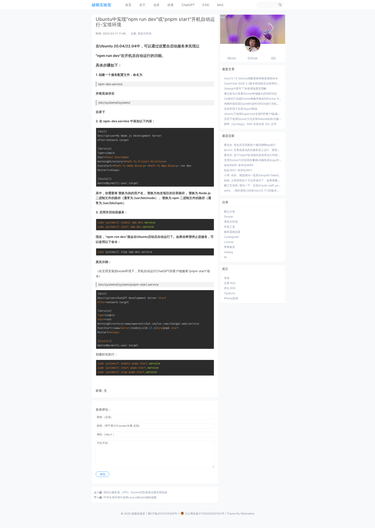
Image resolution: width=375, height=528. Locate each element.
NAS (220, 5)
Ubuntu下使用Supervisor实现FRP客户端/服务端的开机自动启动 (263, 113)
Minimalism (247, 513)
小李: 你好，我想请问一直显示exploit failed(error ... (256, 175)
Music (232, 58)
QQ (273, 58)
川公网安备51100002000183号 (204, 513)
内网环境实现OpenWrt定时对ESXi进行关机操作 (253, 103)
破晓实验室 (101, 5)
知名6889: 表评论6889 (238, 165)
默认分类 (229, 211)
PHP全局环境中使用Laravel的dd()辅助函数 (130, 497)
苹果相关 (229, 247)
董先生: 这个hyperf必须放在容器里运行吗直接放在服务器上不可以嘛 (266, 155)
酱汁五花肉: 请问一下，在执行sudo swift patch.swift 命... (259, 185)
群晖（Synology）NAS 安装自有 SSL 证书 (250, 124)
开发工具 (229, 226)
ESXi (206, 5)
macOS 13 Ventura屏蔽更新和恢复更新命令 (251, 78)
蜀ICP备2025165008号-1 (164, 513)
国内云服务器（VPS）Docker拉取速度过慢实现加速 (135, 492)
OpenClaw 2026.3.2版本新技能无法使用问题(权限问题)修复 (261, 83)
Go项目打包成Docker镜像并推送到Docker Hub (253, 98)
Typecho (229, 293)
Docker (228, 216)
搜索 (280, 4)
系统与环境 (144, 33)
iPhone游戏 (231, 298)
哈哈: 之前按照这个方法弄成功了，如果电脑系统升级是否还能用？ (264, 180)
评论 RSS (230, 288)
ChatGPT (188, 5)
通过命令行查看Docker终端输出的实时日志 (250, 93)
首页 (128, 5)
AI (225, 257)
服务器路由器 (232, 231)
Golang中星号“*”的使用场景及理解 (245, 88)
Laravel (228, 242)
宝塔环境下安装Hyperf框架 (240, 108)
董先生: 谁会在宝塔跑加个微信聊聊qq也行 (250, 144)
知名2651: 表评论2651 (238, 170)
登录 (226, 278)
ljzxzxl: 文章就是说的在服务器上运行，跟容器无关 (255, 149)
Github (253, 58)
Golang (228, 252)
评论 (102, 474)
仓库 (156, 5)
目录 (170, 5)
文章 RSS (230, 283)
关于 (142, 5)
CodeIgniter (231, 236)
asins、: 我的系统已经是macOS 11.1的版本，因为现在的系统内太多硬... (268, 190)
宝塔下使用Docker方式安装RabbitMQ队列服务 (253, 118)
